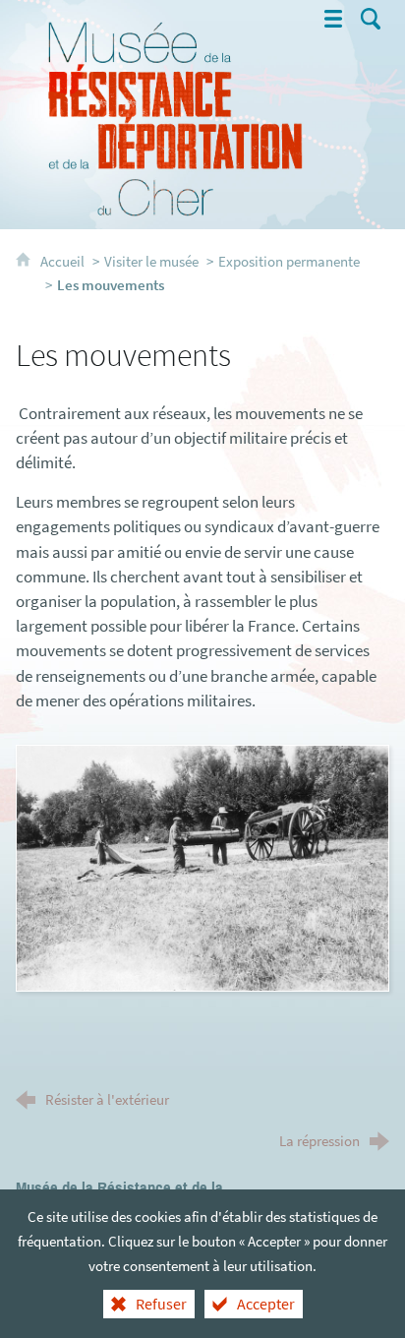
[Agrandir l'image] (202, 866)
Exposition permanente (289, 261)
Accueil (63, 261)
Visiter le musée (151, 261)
